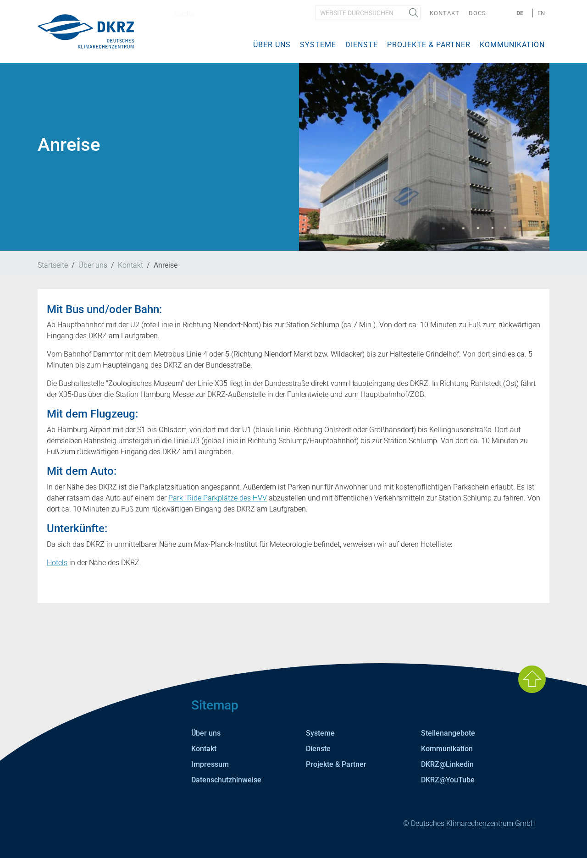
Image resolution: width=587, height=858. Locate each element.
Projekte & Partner (429, 44)
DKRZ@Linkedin (447, 764)
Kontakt (445, 13)
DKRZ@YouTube (448, 780)
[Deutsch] (86, 31)
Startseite (53, 265)
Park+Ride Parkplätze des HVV (217, 498)
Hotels (57, 562)
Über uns (272, 44)
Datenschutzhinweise (226, 780)
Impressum (210, 764)
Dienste (361, 44)
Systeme (318, 44)
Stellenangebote (448, 733)
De (519, 13)
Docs (477, 13)
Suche (414, 13)
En (541, 13)
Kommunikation (512, 44)
